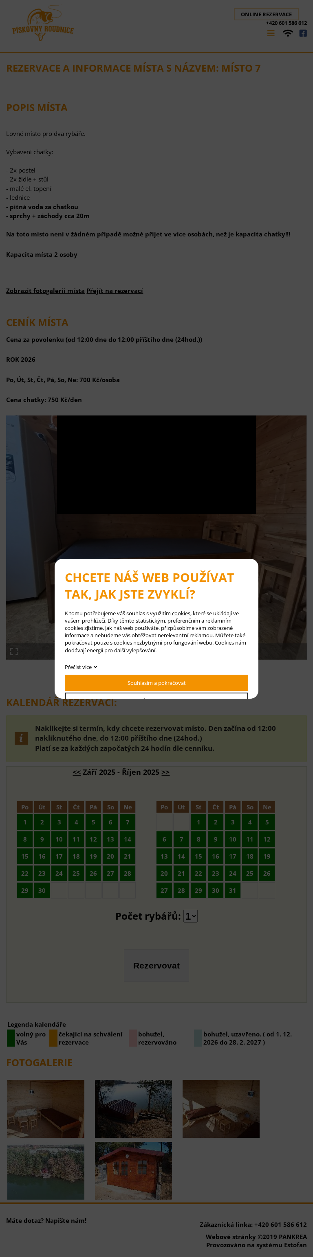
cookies (181, 613)
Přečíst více (78, 667)
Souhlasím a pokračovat (157, 682)
